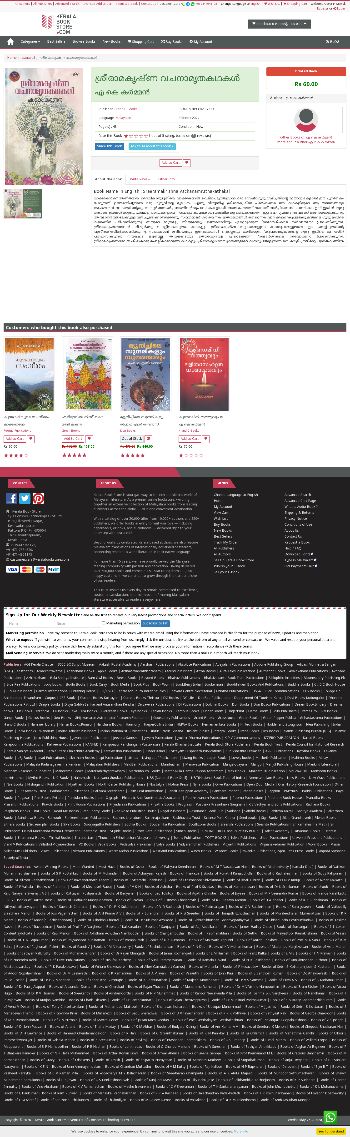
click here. (79, 647)
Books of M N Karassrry (112, 947)
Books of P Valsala (18, 887)
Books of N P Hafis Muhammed (64, 1054)
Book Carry (98, 685)
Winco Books (200, 851)
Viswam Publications (89, 851)
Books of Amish (107, 1060)
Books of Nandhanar (309, 994)
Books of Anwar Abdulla (160, 1054)
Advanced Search (67, 4)
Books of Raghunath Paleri (37, 947)
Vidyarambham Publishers (199, 845)
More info (241, 1131)
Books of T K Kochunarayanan (268, 1094)
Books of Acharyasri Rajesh (144, 874)
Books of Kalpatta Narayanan (148, 1060)
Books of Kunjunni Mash (152, 1080)
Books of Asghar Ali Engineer (302, 1047)
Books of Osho (132, 867)
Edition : (189, 118)
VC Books (86, 845)
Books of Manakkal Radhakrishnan (109, 1094)
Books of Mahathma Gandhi (291, 1034)
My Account (202, 42)
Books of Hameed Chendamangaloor (76, 1034)
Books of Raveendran (35, 927)
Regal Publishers (172, 811)
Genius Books (39, 718)
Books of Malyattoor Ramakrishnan (289, 934)
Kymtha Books (308, 751)
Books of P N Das (191, 947)
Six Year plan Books (44, 825)
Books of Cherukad (109, 987)
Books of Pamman (51, 887)
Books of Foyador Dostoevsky (320, 1094)
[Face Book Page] (12, 503)
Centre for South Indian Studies (141, 691)
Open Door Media (260, 785)
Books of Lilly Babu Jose (195, 1080)
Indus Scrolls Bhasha (167, 731)
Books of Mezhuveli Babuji (91, 887)
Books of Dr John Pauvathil (25, 1027)
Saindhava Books (30, 818)
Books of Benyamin (120, 894)
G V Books (329, 711)
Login (340, 9)
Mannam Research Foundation (27, 771)
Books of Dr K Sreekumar (279, 887)
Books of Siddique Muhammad (216, 1007)
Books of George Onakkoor (311, 1014)
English (255, 4)
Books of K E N (36, 1067)
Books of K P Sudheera (297, 1080)
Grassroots (226, 718)
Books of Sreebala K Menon (264, 1027)
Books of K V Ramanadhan (83, 1087)
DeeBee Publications (214, 698)
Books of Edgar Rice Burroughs (99, 980)
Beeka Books (127, 678)
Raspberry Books (17, 811)
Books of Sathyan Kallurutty (28, 954)
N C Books (61, 778)
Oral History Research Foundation (304, 785)
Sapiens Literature (127, 818)
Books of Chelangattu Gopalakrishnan (277, 1020)
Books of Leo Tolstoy (156, 894)
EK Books (60, 711)
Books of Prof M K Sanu (300, 940)
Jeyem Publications (159, 738)
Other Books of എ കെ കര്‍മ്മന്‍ (306, 138)
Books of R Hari (123, 1034)
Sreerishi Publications (236, 825)
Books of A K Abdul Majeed (230, 1074)
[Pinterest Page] (39, 503)
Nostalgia (156, 785)
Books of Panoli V (76, 947)
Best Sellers (56, 42)
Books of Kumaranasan (236, 887)
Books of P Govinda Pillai (57, 1014)
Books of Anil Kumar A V (102, 914)
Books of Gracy (42, 1060)
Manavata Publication (202, 765)
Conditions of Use (298, 525)
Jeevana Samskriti (126, 738)
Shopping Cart (296, 4)
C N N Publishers (19, 691)
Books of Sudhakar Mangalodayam (84, 900)
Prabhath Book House (284, 798)
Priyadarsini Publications (128, 805)
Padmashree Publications (69, 791)
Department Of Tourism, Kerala (258, 698)
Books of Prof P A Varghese (79, 927)
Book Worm (162, 685)
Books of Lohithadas (125, 1047)
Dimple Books (49, 705)
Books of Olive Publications (63, 960)
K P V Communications (242, 738)
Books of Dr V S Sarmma (243, 980)
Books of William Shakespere (102, 967)
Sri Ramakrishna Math (310, 825)
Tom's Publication (187, 838)
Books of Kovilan (129, 900)
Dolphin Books (216, 705)
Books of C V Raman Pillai (57, 1074)
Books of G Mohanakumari (322, 980)
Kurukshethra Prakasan (243, 751)
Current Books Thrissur (141, 698)
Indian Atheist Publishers (77, 731)
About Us (292, 531)
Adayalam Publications (232, 665)
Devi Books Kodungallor (306, 698)
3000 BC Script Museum (76, 665)
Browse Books (84, 42)
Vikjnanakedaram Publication (282, 845)
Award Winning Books (51, 867)
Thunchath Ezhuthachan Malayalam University (134, 838)
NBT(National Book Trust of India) (218, 778)
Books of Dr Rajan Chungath (122, 954)
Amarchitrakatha (50, 671)
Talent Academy (276, 831)
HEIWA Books (187, 725)
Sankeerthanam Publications (87, 818)
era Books (89, 711)
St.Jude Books (121, 831)
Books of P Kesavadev (240, 967)
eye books (139, 711)
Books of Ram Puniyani (60, 1094)
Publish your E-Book (229, 566)
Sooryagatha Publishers (102, 825)
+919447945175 (206, 4)
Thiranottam (84, 838)
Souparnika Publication (167, 825)
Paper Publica (253, 791)
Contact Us (148, 4)
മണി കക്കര (72, 425)
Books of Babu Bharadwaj (136, 1014)
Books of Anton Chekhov (257, 940)
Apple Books (107, 671)
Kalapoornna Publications (23, 745)
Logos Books (217, 758)
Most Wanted (83, 867)
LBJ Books (25, 758)
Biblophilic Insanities (284, 678)
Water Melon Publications (129, 851)
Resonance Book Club (206, 811)
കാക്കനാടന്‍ (14, 425)
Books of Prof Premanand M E (249, 1054)
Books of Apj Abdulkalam (200, 927)
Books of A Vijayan (151, 974)
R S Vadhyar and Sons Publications (275, 805)
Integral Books (224, 731)
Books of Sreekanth (74, 994)
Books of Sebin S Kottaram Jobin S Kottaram (297, 967)
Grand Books (204, 718)
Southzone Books (203, 825)
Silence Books (325, 818)
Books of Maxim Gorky (100, 1020)
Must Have (106, 867)
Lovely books (241, 758)
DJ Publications (189, 705)
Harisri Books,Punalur (76, 725)
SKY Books (71, 825)
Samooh (54, 818)
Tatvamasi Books (306, 831)
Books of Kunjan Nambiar (45, 1000)
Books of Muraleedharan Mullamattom (290, 914)
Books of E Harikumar (21, 1094)
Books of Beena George (202, 1054)
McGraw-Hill (298, 771)
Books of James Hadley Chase (248, 927)
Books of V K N (128, 887)
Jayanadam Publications (90, 738)
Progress (185, 805)
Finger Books (213, 711)
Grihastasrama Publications (321, 718)
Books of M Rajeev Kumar (150, 1100)
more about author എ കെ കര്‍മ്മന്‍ (306, 142)
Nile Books (14, 785)
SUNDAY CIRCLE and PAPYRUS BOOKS (230, 831)
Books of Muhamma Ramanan (194, 987)
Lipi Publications (111, 758)
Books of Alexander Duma (69, 987)
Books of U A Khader (266, 900)
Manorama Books (69, 771)
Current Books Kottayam (100, 698)
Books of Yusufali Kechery (110, 960)
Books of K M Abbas (136, 1027)
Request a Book (127, 4)
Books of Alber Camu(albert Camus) (157, 967)
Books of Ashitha (158, 887)
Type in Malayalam (299, 561)
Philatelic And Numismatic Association (151, 798)
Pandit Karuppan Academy (187, 791)
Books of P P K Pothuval (227, 1014)
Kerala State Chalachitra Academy (73, 751)
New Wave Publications (327, 778)
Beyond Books (152, 678)
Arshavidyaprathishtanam (141, 671)
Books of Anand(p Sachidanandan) (45, 920)
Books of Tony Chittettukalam (60, 1007)
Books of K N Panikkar (207, 1034)
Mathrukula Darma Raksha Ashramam (194, 771)
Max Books (236, 771)
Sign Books (270, 818)
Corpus (50, 698)
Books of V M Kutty (170, 1067)
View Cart (221, 513)
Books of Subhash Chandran (65, 907)
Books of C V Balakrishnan (250, 907)
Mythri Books (38, 778)
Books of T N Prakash (315, 954)
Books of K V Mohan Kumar (230, 947)
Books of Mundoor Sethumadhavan (286, 1074)
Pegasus (23, 798)
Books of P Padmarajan (205, 907)
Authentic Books (272, 671)
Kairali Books (313, 738)
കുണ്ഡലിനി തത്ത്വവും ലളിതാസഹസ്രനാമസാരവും (225, 417)
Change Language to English (236, 495)
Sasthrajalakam (157, 818)
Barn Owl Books (100, 678)
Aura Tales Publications (237, 671)
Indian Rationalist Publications (123, 731)
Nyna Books (201, 785)
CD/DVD (106, 691)
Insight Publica (198, 731)
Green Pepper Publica (279, 718)
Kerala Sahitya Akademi (24, 751)
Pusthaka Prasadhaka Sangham (220, 805)
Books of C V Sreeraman (174, 1087)
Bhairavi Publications (184, 678)
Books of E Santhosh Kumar (260, 974)
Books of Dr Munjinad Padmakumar (238, 1000)
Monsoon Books (324, 771)
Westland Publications (170, 851)
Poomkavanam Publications (207, 798)
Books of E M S (282, 954)
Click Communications (282, 691)
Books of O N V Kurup (282, 880)
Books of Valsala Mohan (56, 1040)
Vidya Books (165, 845)
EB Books (24, 711)
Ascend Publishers (178, 671)
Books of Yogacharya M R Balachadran (114, 1074)
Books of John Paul (218, 974)
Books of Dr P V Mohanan (49, 980)
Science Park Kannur (219, 818)
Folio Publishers (284, 711)
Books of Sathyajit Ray (268, 1014)
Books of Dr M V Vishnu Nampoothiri (250, 987)
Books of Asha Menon (329, 947)
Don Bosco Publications (272, 705)
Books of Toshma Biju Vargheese (263, 994)
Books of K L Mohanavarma (322, 1087)
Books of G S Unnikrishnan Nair (104, 1080)
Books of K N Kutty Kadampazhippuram (301, 1000)
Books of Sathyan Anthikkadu (253, 1047)
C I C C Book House (329, 685)
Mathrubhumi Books (144, 771)
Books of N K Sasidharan (250, 960)
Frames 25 (308, 711)
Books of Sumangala (293, 927)
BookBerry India (188, 685)
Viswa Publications (55, 851)
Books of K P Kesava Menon (223, 900)
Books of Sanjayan (160, 927)
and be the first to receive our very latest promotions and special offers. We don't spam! (113, 615)
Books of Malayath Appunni (211, 940)
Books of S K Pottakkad (59, 874)
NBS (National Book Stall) (167, 778)
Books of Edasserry (74, 1060)
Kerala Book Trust (268, 745)
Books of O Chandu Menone (168, 1047)
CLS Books (311, 691)
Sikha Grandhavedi (296, 818)
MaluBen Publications (140, 765)
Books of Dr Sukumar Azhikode (148, 920)
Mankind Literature (322, 765)
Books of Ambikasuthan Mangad (285, 1100)
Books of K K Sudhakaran (307, 900)
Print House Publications (86, 805)
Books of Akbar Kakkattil (324, 880)
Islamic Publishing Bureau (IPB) (307, 731)
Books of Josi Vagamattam (57, 914)
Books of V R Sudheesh (162, 907)
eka (74, 711)
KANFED (92, 745)
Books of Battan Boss (34, 900)
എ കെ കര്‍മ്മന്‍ (192, 425)
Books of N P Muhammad (155, 994)
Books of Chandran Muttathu (128, 1067)
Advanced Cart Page (300, 501)
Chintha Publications (232, 691)
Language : (115, 118)
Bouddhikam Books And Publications (255, 685)
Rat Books (42, 811)
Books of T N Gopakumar (27, 940)
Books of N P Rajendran (245, 1067)
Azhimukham (36, 678)
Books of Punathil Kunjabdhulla (228, 874)
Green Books (71, 431)
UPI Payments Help (300, 566)
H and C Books (189, 431)
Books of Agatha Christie (196, 894)
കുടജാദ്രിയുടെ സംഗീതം (26, 417)
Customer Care (188, 4)
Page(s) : (108, 127)
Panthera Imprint (225, 791)
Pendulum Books (80, 798)
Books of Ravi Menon (53, 934)
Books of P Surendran (143, 914)
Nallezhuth (81, 778)
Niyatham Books (81, 785)
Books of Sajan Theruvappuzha (182, 1000)
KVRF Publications (279, 751)
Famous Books (187, 711)
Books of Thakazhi (184, 874)
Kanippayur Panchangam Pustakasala (131, 745)
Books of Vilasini (334, 934)
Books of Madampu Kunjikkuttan (282, 947)
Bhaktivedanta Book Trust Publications (234, 678)
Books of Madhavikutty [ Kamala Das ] (282, 867)
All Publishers (42, 4)
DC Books (171, 698)
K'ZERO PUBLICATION (281, 738)
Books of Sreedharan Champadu (177, 1074)
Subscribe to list (155, 624)
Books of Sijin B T (314, 1067)
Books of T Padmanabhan (208, 934)
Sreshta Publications (273, 825)
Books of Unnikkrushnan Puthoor (301, 960)
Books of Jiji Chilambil (247, 1034)
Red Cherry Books (96, 811)
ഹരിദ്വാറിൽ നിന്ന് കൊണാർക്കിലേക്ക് (96, 417)
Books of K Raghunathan (147, 980)
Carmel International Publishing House (66, 691)
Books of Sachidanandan (154, 947)
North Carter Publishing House (121, 785)
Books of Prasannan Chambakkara (178, 1040)
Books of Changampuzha (164, 934)
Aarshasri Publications (157, 665)
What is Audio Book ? (301, 507)
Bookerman (214, 685)
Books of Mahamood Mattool (113, 1007)
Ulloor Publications (274, 838)
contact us (255, 640)
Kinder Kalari (155, 751)
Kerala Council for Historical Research (315, 745)
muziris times (14, 778)
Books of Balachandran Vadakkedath (211, 1094)
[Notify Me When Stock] (148, 439)
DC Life (188, 698)
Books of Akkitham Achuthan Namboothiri (107, 934)
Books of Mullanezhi (96, 1014)
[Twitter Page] (25, 503)
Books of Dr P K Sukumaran (116, 907)
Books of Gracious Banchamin (300, 1054)
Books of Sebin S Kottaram (302, 1007)
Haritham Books (109, 725)
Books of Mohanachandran (75, 954)
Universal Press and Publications (317, 838)
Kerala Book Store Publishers (227, 745)
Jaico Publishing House (51, 738)
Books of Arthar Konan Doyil (115, 1054)
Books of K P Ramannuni (112, 974)
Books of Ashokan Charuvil (97, 920)
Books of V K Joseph (327, 1020)
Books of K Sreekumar (97, 1040)
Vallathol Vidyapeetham (57, 845)
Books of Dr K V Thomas (35, 994)
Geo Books (62, 718)
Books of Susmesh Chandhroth (171, 900)
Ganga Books (14, 718)
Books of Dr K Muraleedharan (232, 1100)
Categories (29, 42)
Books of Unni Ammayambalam (76, 1067)
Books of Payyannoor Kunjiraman (78, 940)
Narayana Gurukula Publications (118, 778)
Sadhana (233, 811)
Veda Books (107, 845)
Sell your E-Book (226, 572)
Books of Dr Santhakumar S (132, 1000)
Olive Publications (229, 785)
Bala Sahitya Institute (67, 678)
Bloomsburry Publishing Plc (324, 678)
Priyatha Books (162, 805)
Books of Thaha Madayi (97, 1027)
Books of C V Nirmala (60, 1020)
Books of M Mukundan (101, 874)
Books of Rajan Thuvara (147, 987)
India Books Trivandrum (35, 731)
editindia (42, 711)
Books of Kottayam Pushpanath (75, 894)
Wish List (273, 4)
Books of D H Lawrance (23, 1034)
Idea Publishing (317, 725)
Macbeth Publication (271, 758)
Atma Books (206, 671)
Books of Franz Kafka (250, 954)
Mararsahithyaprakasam (106, 771)
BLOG (334, 42)
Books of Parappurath (126, 940)
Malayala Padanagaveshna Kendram (54, 765)
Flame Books (258, 711)
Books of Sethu (245, 934)
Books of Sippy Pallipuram (322, 874)
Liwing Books (192, 758)
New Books (112, 42)
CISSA (256, 691)
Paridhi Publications (317, 791)
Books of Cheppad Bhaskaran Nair (317, 1027)
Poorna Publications (17, 431)
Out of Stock (132, 439)
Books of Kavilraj (133, 1040)
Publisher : (118, 109)
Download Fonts (297, 555)
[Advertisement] (175, 280)
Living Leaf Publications (160, 758)
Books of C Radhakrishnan (277, 874)
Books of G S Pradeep (227, 1040)
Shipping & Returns (299, 513)
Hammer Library (42, 725)
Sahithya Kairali (281, 811)
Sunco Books (186, 831)
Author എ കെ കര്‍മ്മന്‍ (292, 98)
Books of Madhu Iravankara (129, 1087)
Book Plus (141, 685)
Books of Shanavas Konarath (164, 1007)
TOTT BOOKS (216, 838)
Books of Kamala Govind (206, 960)
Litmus (132, 758)
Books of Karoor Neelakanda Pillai (206, 994)
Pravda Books (53, 805)
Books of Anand (62, 1027)
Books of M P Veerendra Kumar (273, 894)
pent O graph (108, 798)
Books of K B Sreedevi (182, 914)
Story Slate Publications (153, 831)
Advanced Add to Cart (97, 4)
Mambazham (171, 765)
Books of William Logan (309, 1040)
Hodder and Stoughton (284, 725)
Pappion (273, 791)
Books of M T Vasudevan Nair (224, 867)
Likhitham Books (82, 758)
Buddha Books (299, 685)
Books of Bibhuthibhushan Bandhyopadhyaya (213, 920)
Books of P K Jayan (61, 1080)
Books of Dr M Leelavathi (67, 974)
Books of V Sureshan (210, 1047)
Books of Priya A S (282, 980)
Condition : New (191, 127)
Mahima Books (303, 758)
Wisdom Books (226, 851)
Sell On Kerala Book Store (234, 561)
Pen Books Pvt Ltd (49, 798)
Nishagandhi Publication (45, 785)
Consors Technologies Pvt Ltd (112, 1120)
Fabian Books (161, 711)
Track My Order (226, 543)
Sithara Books (14, 825)
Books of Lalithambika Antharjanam (246, 1080)
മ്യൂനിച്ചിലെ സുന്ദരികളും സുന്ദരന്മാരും (155, 417)
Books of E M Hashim (212, 954)
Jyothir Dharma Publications (199, 738)
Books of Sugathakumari (245, 1060)
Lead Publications (51, 758)
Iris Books (271, 731)
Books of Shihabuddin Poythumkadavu (284, 920)
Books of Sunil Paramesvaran (158, 960)
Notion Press (178, 785)
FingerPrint (235, 711)
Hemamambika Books (219, 725)
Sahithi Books (255, 811)
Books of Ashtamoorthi (112, 994)
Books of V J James (260, 1007)
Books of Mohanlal (204, 967)
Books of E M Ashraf (20, 1100)
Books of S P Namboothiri (47, 1047)
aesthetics (25, 671)
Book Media (120, 685)
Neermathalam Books (266, 778)
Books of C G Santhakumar (162, 1034)
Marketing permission (122, 624)
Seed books (248, 818)
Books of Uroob (315, 887)
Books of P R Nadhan (88, 1047)
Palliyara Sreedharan (109, 791)
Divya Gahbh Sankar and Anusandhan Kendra (99, 705)
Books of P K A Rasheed (159, 1094)
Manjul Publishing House (284, 765)
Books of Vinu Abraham (39, 1087)
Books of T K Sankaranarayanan (223, 1087)
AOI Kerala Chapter (39, 665)
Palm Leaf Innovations (146, 791)
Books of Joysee (232, 894)
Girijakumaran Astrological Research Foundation (112, 718)
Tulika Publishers (243, 838)
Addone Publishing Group (273, 665)
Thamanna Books (31, 838)
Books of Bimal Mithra (267, 1040)
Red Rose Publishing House (135, 811)
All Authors (22, 4)
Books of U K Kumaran (166, 940)
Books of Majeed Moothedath (195, 980)
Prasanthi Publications (21, 805)
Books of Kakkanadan (123, 927)
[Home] (10, 42)
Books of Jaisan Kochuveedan (145, 1020)
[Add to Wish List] (186, 163)
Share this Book (109, 146)
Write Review (140, 180)
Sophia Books (135, 825)
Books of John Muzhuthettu (274, 1087)
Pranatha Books (318, 798)
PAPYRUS (291, 791)
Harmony (133, 725)
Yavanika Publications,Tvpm (263, 851)
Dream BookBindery (310, 705)
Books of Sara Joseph (293, 907)
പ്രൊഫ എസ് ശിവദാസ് (139, 425)
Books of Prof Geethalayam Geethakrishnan (208, 1020)
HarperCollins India (158, 725)
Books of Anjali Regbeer (288, 1060)
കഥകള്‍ (28, 58)
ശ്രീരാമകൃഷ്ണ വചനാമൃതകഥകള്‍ (167, 79)
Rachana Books (318, 805)
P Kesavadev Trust (31, 791)
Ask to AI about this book (151, 146)
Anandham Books (80, 671)
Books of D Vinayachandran (182, 1014)
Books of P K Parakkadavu (55, 967)
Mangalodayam (235, 765)
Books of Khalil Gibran (242, 880)
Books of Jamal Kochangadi (170, 954)
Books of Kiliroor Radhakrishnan (29, 880)
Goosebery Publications (171, 718)
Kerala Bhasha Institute (182, 745)
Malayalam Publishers (103, 765)
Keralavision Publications (122, 751)
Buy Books (173, 42)
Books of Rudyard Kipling (176, 1027)
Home (12, 58)
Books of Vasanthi (184, 974)
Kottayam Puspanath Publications (195, 751)
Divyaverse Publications (156, 705)
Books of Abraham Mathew (199, 1060)
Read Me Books (66, 811)
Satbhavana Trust (186, 818)
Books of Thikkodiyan (109, 1100)
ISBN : (196, 109)
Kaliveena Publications (64, 745)
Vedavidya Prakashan (136, 845)
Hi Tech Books (251, 725)
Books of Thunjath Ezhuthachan (230, 914)
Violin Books (317, 845)
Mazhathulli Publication (267, 771)
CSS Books (68, 698)
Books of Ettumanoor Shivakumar (194, 880)
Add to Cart (171, 163)
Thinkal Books (60, 838)
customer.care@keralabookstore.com (39, 560)
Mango (256, 765)
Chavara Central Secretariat (191, 691)
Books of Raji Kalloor (205, 1067)
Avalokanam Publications (308, 671)
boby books (53, 685)
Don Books (128, 431)
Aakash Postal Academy (118, 665)
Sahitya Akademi (310, 811)
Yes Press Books (302, 851)
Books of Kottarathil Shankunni (138, 880)
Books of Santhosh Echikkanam (64, 1100)
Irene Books (249, 731)
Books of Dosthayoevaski (307, 974)
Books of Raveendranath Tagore (84, 880)
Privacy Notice (296, 519)
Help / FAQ (293, 549)
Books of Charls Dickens (88, 1000)
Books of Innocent (282, 1067)
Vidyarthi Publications (239, 845)
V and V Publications (19, 845)
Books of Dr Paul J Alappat (24, 987)
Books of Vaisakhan (190, 1100)
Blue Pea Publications (23, 685)
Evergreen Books (114, 711)
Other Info (166, 180)
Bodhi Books (76, 685)
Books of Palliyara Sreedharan (172, 867)
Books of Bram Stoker (300, 987)
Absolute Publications (195, 665)
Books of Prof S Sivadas (195, 887)
